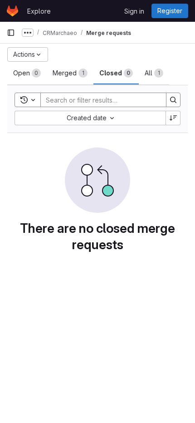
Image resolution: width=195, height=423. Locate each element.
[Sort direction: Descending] (173, 118)
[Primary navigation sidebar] (11, 32)
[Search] (173, 100)
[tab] (27, 73)
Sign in (134, 11)
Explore (39, 11)
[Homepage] (12, 11)
